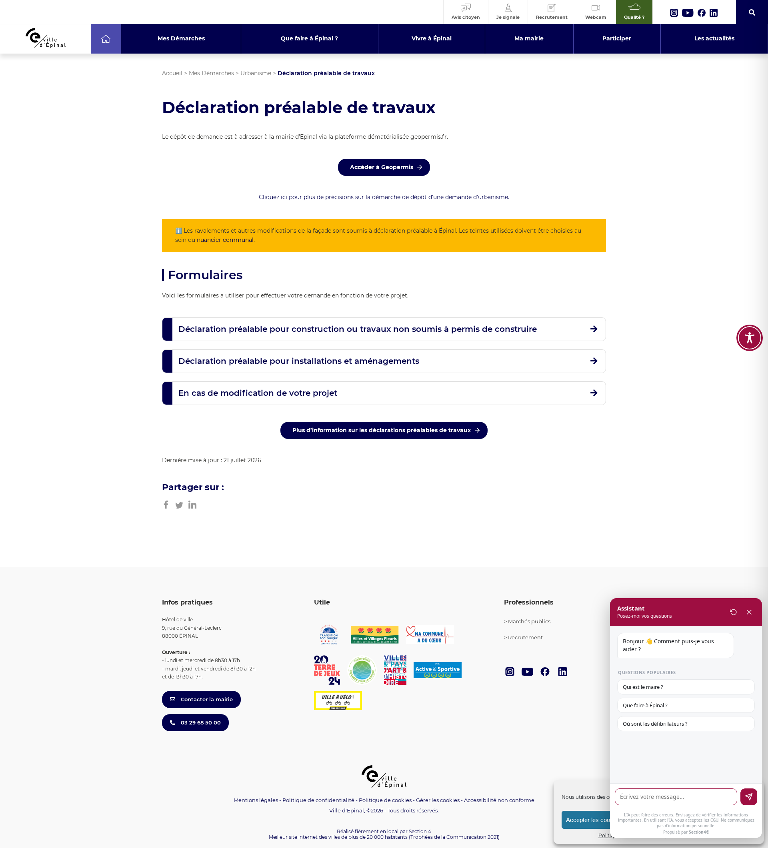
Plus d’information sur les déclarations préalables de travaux (381, 430)
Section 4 (420, 831)
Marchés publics (529, 621)
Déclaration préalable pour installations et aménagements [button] (298, 361)
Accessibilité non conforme (499, 800)
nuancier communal (225, 239)
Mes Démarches (211, 73)
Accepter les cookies (593, 819)
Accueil (172, 73)
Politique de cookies (385, 800)
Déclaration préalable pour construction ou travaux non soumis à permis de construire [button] (357, 329)
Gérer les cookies (438, 800)
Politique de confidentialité (318, 800)
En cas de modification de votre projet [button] (257, 393)
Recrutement (525, 637)
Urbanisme (255, 73)
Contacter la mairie (206, 699)
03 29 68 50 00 (200, 722)
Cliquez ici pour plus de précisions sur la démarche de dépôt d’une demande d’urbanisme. (384, 197)
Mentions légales (256, 800)
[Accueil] (106, 39)
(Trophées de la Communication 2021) (454, 837)
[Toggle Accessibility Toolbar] (749, 337)
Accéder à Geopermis (381, 167)
